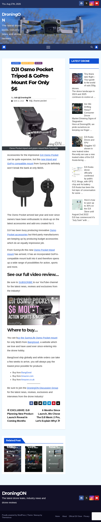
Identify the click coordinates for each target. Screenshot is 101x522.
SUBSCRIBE (26, 282)
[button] (92, 47)
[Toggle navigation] (48, 47)
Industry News (27, 63)
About (64, 516)
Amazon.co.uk (27, 380)
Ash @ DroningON (22, 97)
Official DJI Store (75, 516)
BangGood (33, 342)
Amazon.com (27, 376)
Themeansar (6, 517)
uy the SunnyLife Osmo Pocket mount (37, 337)
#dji (30, 101)
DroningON (14, 493)
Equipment (16, 63)
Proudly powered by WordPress (14, 515)
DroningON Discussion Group (42, 388)
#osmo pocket (40, 101)
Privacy (86, 516)
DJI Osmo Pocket (49, 155)
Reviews (38, 63)
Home (57, 516)
